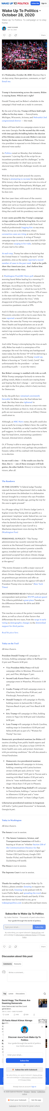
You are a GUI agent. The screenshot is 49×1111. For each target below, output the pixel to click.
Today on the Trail (10, 643)
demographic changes (20, 622)
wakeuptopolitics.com (11, 902)
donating (28, 886)
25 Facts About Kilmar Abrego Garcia (17, 1021)
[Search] (44, 993)
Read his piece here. (10, 632)
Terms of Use (37, 1075)
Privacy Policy (26, 1080)
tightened (28, 402)
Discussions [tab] (20, 994)
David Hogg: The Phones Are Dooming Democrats (16, 1001)
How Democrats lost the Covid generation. (14, 1007)
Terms (33, 1092)
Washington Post (10, 532)
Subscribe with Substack (26, 1069)
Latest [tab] (10, 994)
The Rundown (8, 481)
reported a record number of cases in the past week (22, 261)
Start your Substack (18, 1100)
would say (38, 357)
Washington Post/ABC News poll (18, 276)
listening (18, 889)
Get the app (36, 1100)
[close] (42, 1027)
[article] (24, 1007)
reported (10, 318)
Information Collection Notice (32, 1077)
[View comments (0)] (10, 35)
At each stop (7, 253)
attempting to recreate (20, 179)
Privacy (27, 1092)
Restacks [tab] (17, 964)
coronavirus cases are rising (14, 234)
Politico (8, 153)
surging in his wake (22, 243)
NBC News (19, 421)
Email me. (6, 81)
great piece (29, 600)
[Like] (4, 35)
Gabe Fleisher (13, 27)
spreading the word (32, 893)
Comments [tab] (7, 964)
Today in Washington (11, 820)
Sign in (44, 3)
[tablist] (12, 964)
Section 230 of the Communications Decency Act (25, 846)
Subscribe (35, 3)
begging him (27, 227)
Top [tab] (4, 994)
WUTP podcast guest (37, 597)
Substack (12, 1106)
